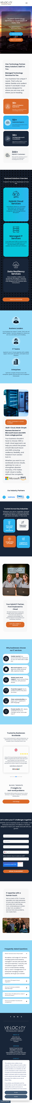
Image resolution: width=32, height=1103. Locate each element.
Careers (16, 1041)
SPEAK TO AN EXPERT (16, 40)
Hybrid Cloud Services (16, 1048)
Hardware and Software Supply (16, 1054)
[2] (20, 497)
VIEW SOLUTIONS (16, 34)
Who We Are (16, 1037)
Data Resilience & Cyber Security (16, 1052)
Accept (16, 1092)
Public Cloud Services (16, 1051)
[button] (10, 776)
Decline (16, 1096)
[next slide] (27, 497)
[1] (11, 497)
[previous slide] (4, 497)
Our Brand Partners (16, 1040)
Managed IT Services (16, 1050)
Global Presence (16, 1038)
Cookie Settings (5, 1101)
